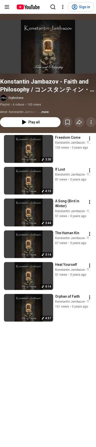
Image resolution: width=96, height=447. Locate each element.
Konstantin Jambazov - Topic (74, 142)
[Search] (53, 7)
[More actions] (91, 122)
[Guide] (7, 7)
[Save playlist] (67, 122)
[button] (48, 47)
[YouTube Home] (28, 7)
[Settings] (63, 7)
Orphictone (15, 98)
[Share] (79, 122)
